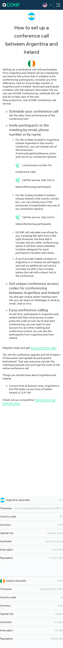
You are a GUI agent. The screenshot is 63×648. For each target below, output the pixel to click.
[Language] (47, 5)
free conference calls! (44, 348)
